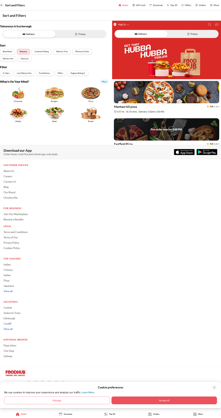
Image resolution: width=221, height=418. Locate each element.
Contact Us (10, 181)
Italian (7, 275)
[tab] (22, 414)
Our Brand (9, 192)
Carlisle (8, 307)
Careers (8, 176)
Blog (6, 186)
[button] (209, 24)
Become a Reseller (14, 219)
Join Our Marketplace (16, 214)
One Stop (9, 350)
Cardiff (7, 323)
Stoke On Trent (12, 313)
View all (8, 291)
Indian (7, 264)
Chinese (8, 269)
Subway (8, 356)
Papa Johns (10, 345)
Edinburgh (9, 318)
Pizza (6, 280)
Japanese (9, 285)
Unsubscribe (11, 197)
